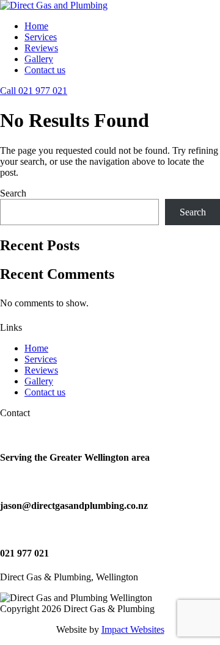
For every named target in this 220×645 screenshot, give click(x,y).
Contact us (44, 70)
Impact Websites (132, 629)
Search (13, 193)
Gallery (38, 59)
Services (40, 37)
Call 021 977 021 (33, 90)
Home (36, 26)
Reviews (41, 48)
